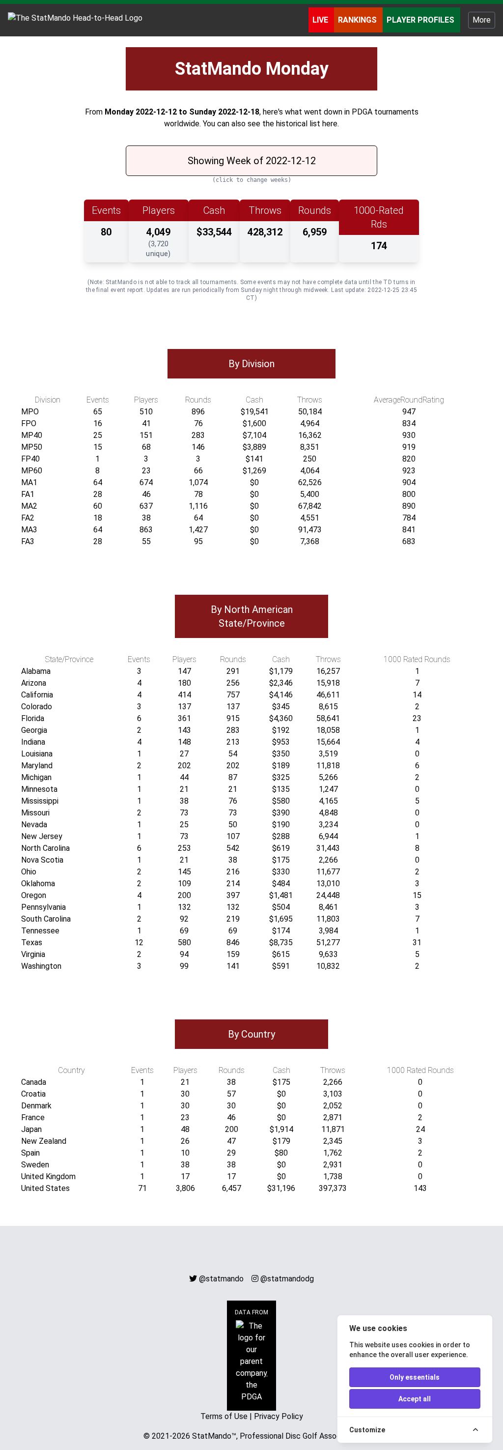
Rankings (358, 20)
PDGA (362, 111)
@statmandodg (287, 1278)
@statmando (221, 1278)
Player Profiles (421, 20)
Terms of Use (224, 1416)
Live (321, 20)
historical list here (306, 123)
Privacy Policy (278, 1416)
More (482, 20)
